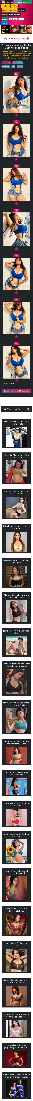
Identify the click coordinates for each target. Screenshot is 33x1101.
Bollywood (5, 67)
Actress (19, 67)
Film (13, 67)
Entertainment (18, 63)
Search (5, 23)
